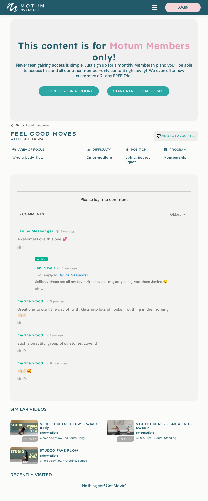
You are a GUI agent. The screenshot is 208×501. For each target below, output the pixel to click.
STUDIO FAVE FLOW (59, 450)
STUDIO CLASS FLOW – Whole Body (69, 425)
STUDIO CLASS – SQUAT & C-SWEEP (164, 425)
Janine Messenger (73, 275)
